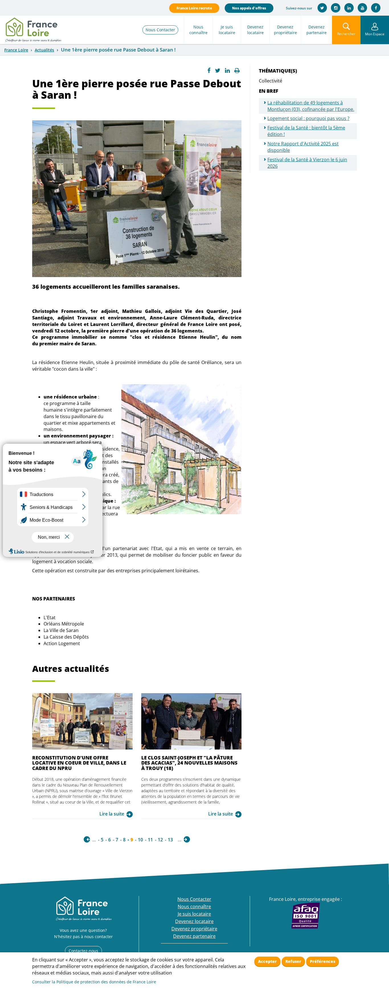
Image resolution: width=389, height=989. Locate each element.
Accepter (267, 961)
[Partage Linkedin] (227, 70)
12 (160, 840)
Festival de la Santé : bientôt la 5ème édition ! (306, 131)
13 (170, 840)
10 (140, 840)
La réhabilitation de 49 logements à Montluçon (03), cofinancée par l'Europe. (310, 106)
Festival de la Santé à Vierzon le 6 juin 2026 (307, 162)
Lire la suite (111, 814)
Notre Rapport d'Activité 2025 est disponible (303, 147)
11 (150, 840)
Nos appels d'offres (249, 8)
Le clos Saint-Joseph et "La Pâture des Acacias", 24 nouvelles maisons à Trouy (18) (189, 762)
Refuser (293, 961)
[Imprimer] (237, 70)
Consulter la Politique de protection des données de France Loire (94, 981)
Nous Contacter (160, 29)
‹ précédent (87, 839)
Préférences (322, 961)
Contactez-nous (83, 950)
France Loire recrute (194, 8)
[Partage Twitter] (218, 70)
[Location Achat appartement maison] (33, 30)
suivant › (187, 839)
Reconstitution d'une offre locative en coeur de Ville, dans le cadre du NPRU (79, 762)
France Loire (16, 50)
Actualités (44, 50)
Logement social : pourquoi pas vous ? (308, 118)
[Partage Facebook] (209, 70)
